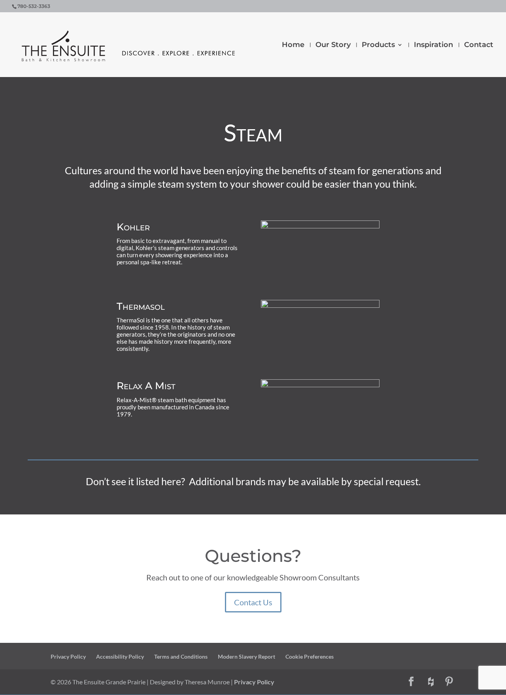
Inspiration (433, 45)
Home (293, 45)
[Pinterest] (449, 682)
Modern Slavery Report (246, 656)
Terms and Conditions (181, 656)
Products (378, 45)
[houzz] (431, 682)
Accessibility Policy (120, 656)
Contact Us (253, 602)
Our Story (333, 45)
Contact (478, 45)
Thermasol (141, 306)
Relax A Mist (146, 386)
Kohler (133, 227)
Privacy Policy (68, 656)
